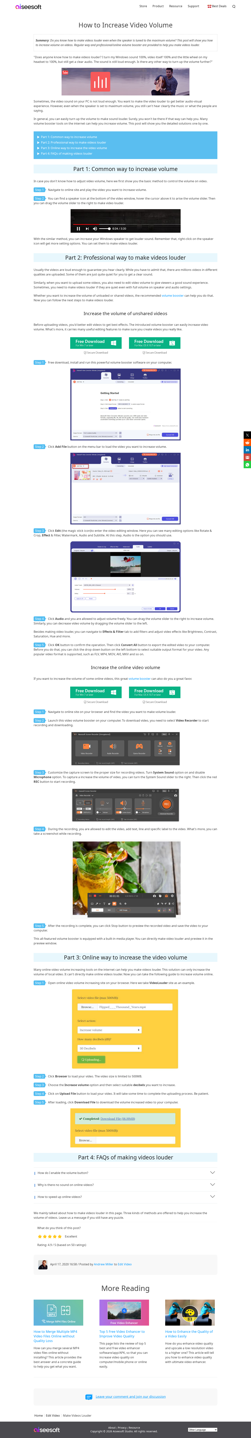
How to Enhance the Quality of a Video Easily (189, 1333)
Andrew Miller (103, 1264)
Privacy (122, 1427)
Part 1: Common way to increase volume (69, 137)
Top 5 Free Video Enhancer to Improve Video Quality (122, 1333)
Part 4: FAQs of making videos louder (66, 153)
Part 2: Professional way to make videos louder (73, 142)
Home (38, 1415)
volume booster (173, 296)
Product (158, 6)
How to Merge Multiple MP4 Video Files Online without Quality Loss (55, 1336)
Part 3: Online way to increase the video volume (74, 148)
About (112, 1427)
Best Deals (219, 6)
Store (143, 6)
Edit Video (125, 1264)
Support (193, 6)
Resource (175, 6)
